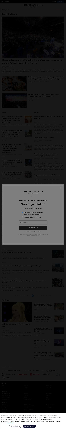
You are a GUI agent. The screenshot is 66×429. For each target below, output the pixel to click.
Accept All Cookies (29, 426)
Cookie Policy (10, 423)
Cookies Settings (15, 426)
